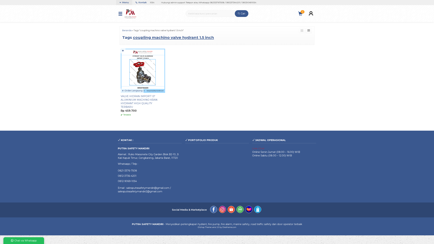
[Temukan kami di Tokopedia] (240, 210)
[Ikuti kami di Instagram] (222, 210)
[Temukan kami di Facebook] (213, 210)
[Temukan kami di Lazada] (248, 210)
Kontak (142, 2)
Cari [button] (242, 13)
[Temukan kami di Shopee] (231, 210)
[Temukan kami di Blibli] (257, 210)
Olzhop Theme (204, 227)
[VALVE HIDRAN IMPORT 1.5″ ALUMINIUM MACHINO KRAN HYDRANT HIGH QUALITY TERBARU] (143, 70)
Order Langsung (133, 90)
